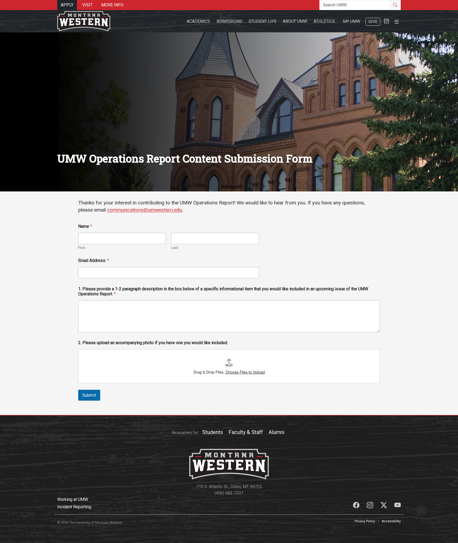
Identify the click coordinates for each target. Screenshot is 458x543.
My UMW (351, 21)
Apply (67, 4)
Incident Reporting (74, 506)
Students (212, 432)
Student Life (262, 21)
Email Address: (93, 260)
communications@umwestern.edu (144, 210)
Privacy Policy (365, 521)
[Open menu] (397, 21)
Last (174, 248)
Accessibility (391, 521)
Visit (87, 4)
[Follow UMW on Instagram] (370, 506)
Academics (198, 21)
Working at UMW (72, 499)
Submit (89, 395)
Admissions (229, 21)
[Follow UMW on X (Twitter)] (384, 506)
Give (372, 21)
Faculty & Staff (245, 432)
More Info (112, 4)
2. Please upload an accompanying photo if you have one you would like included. (153, 342)
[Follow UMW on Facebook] (356, 506)
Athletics (324, 21)
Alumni (276, 432)
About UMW (295, 21)
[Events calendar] (386, 21)
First (81, 248)
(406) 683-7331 (229, 493)
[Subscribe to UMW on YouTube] (397, 506)
